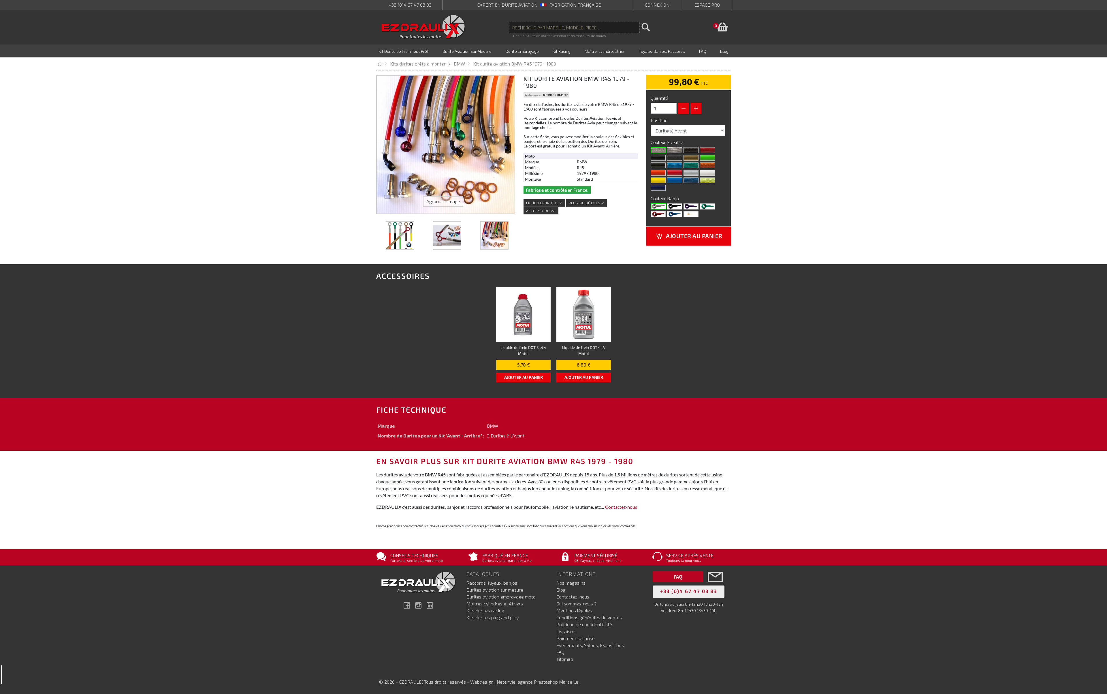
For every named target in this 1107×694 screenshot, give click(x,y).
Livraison (565, 631)
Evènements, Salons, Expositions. (590, 645)
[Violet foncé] (658, 187)
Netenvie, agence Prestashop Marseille (538, 681)
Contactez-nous (621, 507)
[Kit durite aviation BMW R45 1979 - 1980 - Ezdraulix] (400, 235)
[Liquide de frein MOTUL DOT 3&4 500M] (523, 314)
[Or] (691, 157)
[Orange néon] (707, 165)
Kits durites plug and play (492, 617)
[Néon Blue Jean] (691, 180)
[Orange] (658, 172)
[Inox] (658, 206)
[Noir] (658, 157)
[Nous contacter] (715, 585)
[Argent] (691, 172)
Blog (561, 589)
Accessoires (539, 211)
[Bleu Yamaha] (674, 180)
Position (660, 120)
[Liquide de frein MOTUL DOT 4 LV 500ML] (583, 314)
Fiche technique (542, 203)
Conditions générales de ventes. (589, 617)
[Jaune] (658, 180)
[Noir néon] (658, 165)
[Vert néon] (691, 165)
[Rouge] (674, 172)
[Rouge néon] (707, 150)
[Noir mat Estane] (674, 157)
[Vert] (707, 206)
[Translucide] (674, 150)
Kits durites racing (485, 610)
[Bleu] (674, 214)
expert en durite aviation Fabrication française (539, 5)
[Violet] (691, 206)
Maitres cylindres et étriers (494, 603)
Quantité (659, 98)
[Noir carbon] (691, 150)
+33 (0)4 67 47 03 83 (410, 5)
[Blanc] (707, 172)
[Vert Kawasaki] (707, 157)
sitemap (564, 659)
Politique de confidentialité (584, 624)
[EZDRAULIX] (423, 27)
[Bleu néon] (674, 165)
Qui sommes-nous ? (576, 603)
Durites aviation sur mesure (494, 589)
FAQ (560, 652)
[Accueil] (383, 63)
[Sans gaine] (658, 150)
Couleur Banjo (665, 198)
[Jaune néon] (707, 180)
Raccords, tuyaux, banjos (491, 582)
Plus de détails (584, 203)
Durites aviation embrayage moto (501, 596)
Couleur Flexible (667, 142)
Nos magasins (570, 582)
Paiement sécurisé (575, 638)
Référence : (533, 95)
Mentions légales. (574, 610)
